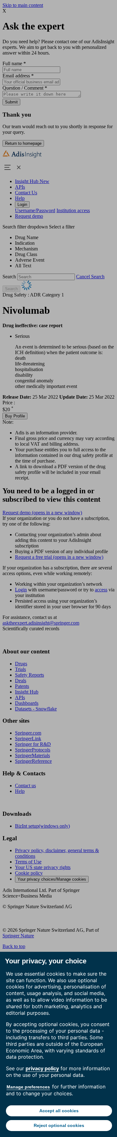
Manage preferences (28, 1086)
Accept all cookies (59, 1110)
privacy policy (42, 1068)
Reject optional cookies (59, 1125)
